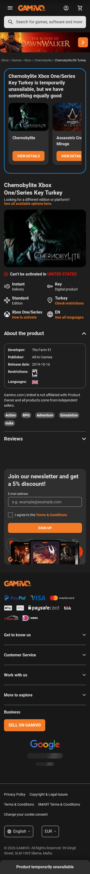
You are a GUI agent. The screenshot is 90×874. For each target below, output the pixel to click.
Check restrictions (69, 303)
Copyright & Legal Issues (49, 794)
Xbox (27, 60)
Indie (10, 423)
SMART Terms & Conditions (59, 804)
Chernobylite (43, 60)
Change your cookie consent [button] (26, 814)
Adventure (45, 415)
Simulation (69, 415)
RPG (26, 415)
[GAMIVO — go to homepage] (31, 8)
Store (5, 60)
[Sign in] (66, 8)
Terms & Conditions (51, 515)
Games (16, 60)
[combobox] (45, 22)
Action (11, 415)
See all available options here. (28, 204)
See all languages (69, 317)
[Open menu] (10, 8)
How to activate (24, 317)
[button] (45, 333)
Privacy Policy (15, 794)
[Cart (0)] (80, 8)
